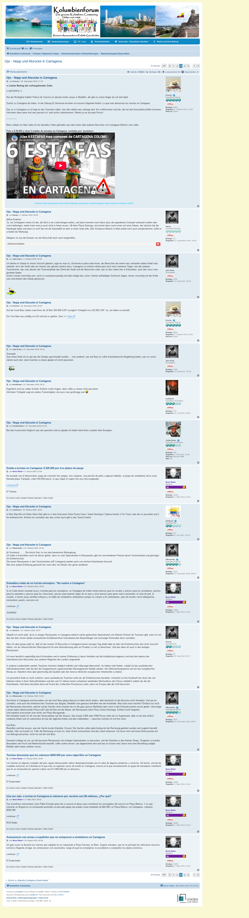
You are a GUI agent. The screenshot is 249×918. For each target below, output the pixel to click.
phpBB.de (34, 895)
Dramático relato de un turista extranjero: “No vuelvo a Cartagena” (45, 583)
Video (69, 316)
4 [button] (184, 65)
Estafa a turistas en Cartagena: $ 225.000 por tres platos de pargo (45, 468)
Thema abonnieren (18, 72)
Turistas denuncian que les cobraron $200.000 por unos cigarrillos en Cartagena (53, 755)
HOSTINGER (64, 892)
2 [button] (177, 65)
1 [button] (173, 65)
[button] (164, 66)
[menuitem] (34, 41)
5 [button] (188, 65)
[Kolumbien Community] (102, 21)
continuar (10, 485)
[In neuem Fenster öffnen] (17, 606)
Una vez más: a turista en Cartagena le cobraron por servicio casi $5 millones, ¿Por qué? (58, 796)
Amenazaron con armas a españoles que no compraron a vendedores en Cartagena (55, 837)
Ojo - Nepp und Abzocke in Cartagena (33, 61)
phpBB (19, 892)
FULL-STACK (58, 895)
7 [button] (194, 65)
